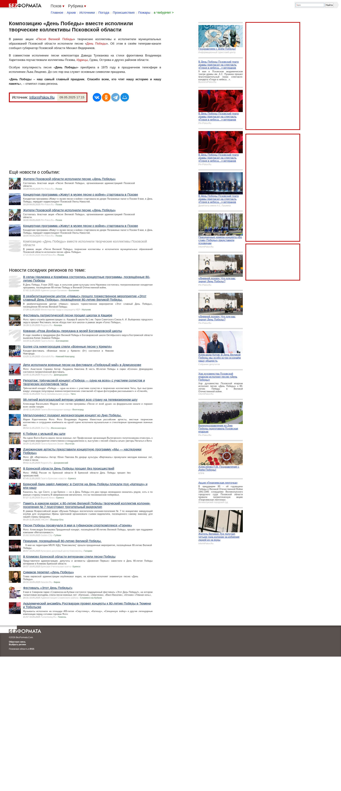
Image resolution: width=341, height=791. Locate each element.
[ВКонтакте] (97, 97)
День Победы (96, 43)
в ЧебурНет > (164, 12)
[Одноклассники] (106, 97)
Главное (57, 12)
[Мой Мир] (124, 97)
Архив (71, 12)
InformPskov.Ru (42, 97)
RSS (32, 649)
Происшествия (124, 12)
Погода (103, 12)
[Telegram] (115, 97)
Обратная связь (17, 642)
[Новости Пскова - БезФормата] (21, 4)
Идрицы (82, 60)
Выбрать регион (17, 644)
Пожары (144, 12)
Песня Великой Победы (55, 39)
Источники (87, 12)
